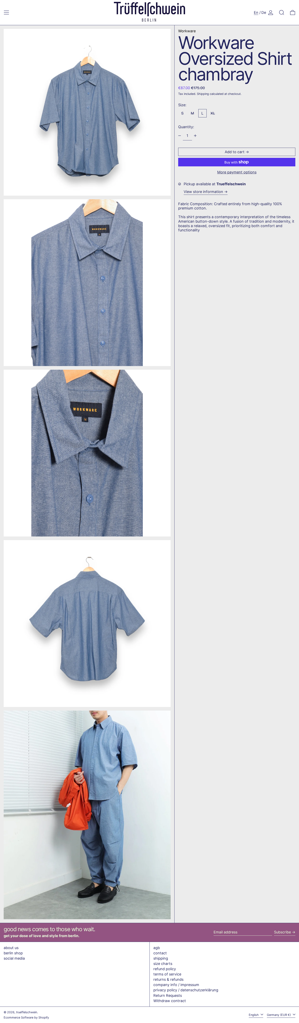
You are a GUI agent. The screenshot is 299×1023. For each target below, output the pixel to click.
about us (11, 948)
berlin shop (13, 953)
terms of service (167, 974)
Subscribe (282, 932)
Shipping (203, 93)
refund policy (164, 969)
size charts (162, 963)
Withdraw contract (169, 1001)
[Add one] (195, 135)
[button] (281, 12)
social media (14, 958)
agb (156, 948)
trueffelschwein (26, 1012)
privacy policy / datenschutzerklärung (185, 990)
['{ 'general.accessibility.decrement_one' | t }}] (179, 135)
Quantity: (186, 127)
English (254, 1014)
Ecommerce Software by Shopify (26, 1017)
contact (160, 953)
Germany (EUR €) (279, 1014)
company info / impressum (176, 985)
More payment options (236, 172)
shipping (160, 958)
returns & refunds (168, 979)
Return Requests (167, 995)
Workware (187, 31)
